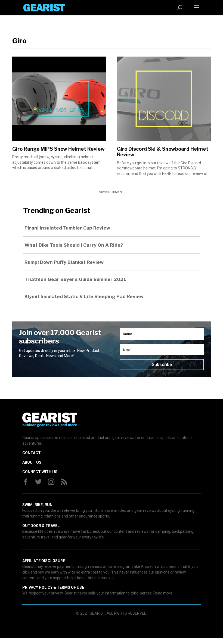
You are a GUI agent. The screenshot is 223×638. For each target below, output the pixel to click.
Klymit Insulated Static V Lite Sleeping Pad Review (84, 296)
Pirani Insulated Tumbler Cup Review (67, 228)
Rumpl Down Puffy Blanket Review (64, 262)
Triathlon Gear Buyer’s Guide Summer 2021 (75, 279)
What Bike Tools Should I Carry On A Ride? (73, 245)
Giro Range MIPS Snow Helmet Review (58, 149)
